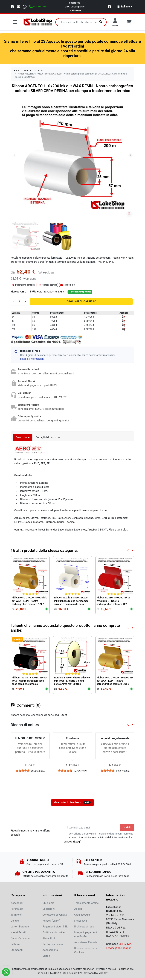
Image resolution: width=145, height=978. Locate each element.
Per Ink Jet (17, 908)
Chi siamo (48, 903)
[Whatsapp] (25, 6)
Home (16, 70)
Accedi (78, 908)
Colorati (39, 70)
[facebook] (109, 6)
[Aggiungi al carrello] (123, 317)
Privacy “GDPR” (51, 920)
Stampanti (17, 950)
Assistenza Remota (85, 942)
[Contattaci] (18, 6)
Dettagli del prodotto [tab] (48, 437)
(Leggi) (77, 841)
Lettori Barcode (20, 926)
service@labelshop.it (118, 948)
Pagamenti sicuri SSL (55, 926)
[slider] (23, 770)
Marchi (46, 955)
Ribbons (27, 70)
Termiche (16, 914)
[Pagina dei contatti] (12, 6)
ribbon (29, 459)
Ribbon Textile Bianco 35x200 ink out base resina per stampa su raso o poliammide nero (71, 600)
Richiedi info (68, 285)
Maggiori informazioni (32, 358)
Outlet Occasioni (20, 938)
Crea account (82, 914)
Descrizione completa (23, 285)
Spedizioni (48, 908)
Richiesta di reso (84, 926)
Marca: (15, 291)
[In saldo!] (30, 655)
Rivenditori (48, 938)
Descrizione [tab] (23, 437)
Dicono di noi (25, 724)
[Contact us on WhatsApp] (6, 972)
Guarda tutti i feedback (71, 802)
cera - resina (112, 257)
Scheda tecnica (48, 285)
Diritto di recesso (52, 944)
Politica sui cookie (53, 932)
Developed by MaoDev (95, 973)
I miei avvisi (81, 920)
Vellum (15, 920)
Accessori (17, 903)
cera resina (50, 459)
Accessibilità (50, 950)
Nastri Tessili (18, 932)
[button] (124, 6)
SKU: (33, 291)
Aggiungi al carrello (81, 301)
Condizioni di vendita (54, 914)
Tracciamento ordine (86, 903)
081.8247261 (126, 944)
